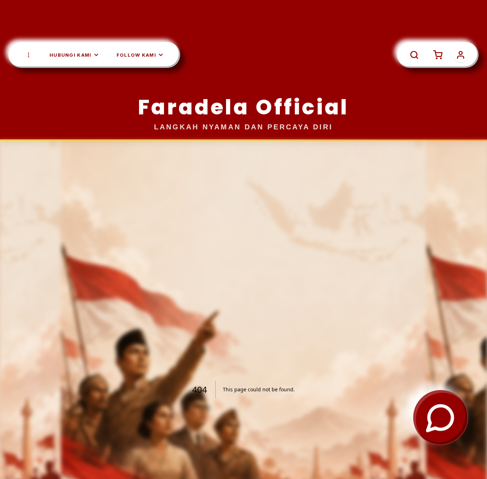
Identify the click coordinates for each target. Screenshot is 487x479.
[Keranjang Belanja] (404, 37)
